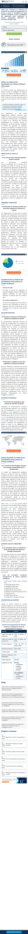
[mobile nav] (26, 2)
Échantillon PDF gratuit (15, 932)
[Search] (23, 2)
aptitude (5, 164)
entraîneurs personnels (9, 507)
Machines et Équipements (6, 5)
